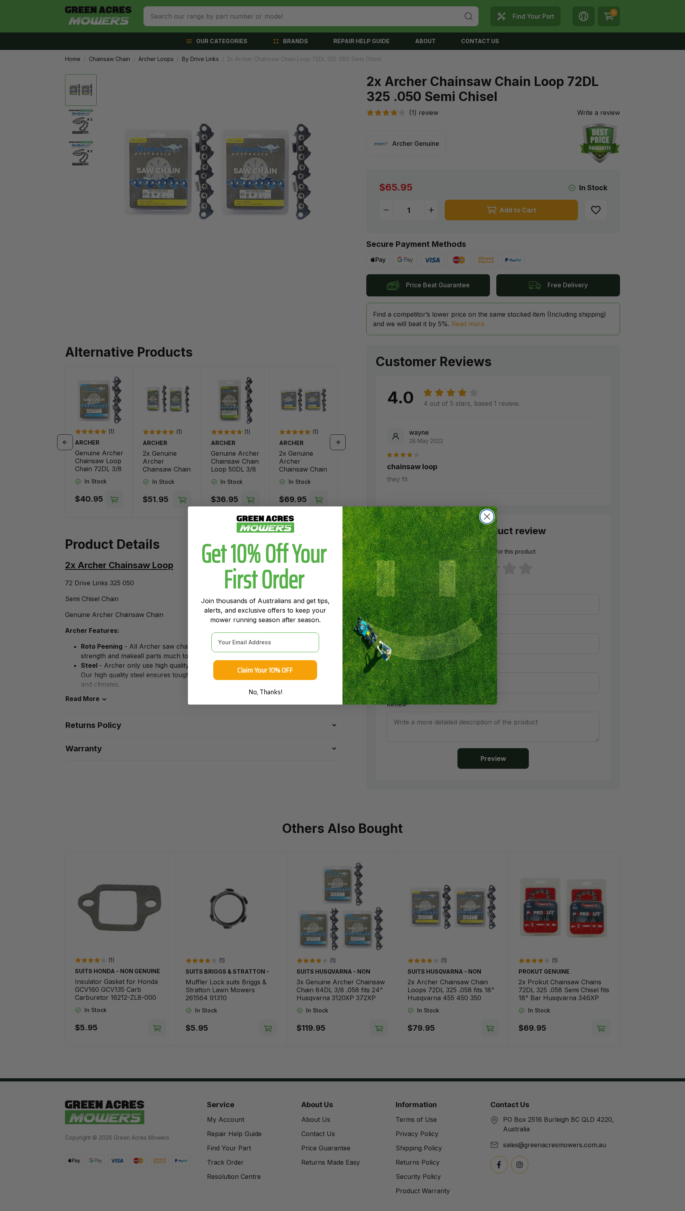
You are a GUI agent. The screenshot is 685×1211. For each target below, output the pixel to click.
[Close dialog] (487, 516)
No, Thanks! (265, 691)
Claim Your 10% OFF (265, 670)
